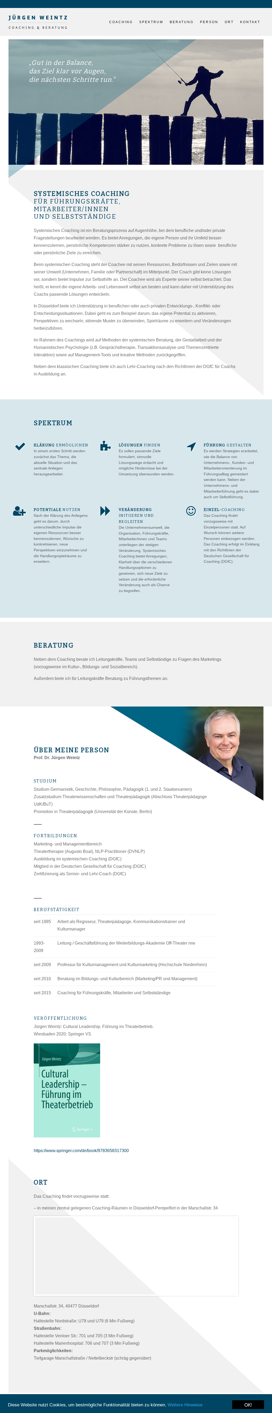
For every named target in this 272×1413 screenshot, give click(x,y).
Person (209, 22)
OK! (248, 1404)
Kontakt (250, 22)
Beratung (182, 22)
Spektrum (151, 22)
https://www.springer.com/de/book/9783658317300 (81, 1150)
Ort (229, 22)
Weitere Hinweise (185, 1404)
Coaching (121, 22)
